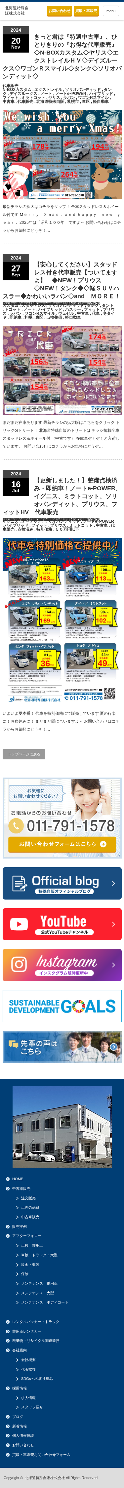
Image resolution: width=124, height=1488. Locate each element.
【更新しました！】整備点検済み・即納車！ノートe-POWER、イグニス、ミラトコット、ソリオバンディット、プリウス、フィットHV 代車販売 (62, 496)
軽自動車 (101, 101)
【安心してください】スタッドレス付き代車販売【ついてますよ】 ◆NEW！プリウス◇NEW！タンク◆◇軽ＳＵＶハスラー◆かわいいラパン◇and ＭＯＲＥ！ (61, 280)
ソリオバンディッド (83, 89)
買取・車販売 (86, 11)
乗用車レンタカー (26, 1331)
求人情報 (28, 1398)
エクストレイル (48, 89)
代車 (96, 313)
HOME (17, 1179)
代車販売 (11, 85)
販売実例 (19, 1226)
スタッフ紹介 (32, 1407)
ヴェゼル (66, 313)
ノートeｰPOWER (70, 93)
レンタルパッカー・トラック (36, 1322)
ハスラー (73, 309)
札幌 (28, 317)
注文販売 (28, 1198)
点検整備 (54, 317)
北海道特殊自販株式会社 (45, 1478)
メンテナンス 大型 (37, 1293)
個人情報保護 (23, 1435)
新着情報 (19, 1426)
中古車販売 (21, 1188)
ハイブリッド (101, 93)
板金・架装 (30, 1265)
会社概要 (28, 1360)
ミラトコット (33, 97)
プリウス (58, 525)
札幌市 (73, 101)
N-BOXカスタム (17, 89)
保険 (24, 1274)
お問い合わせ (59, 11)
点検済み (25, 529)
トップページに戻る (24, 754)
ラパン (69, 97)
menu (110, 11)
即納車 (15, 317)
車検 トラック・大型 (39, 1255)
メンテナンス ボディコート (44, 1302)
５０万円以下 (67, 529)
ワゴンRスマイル (93, 97)
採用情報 (19, 1388)
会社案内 (19, 1350)
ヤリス (54, 97)
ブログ (17, 1417)
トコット (13, 309)
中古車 (9, 101)
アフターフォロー (26, 1236)
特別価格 (44, 529)
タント (108, 305)
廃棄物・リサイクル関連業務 (36, 1341)
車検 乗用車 (32, 1245)
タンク (93, 305)
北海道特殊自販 (50, 101)
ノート (46, 93)
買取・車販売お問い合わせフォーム (41, 1455)
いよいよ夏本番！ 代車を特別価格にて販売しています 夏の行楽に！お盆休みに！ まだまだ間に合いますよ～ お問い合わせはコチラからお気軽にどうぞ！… (61, 721)
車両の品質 (30, 1207)
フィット (11, 97)
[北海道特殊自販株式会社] (17, 11)
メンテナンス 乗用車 (39, 1283)
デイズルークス (23, 93)
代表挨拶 (28, 1369)
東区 (86, 101)
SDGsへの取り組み (37, 1379)
